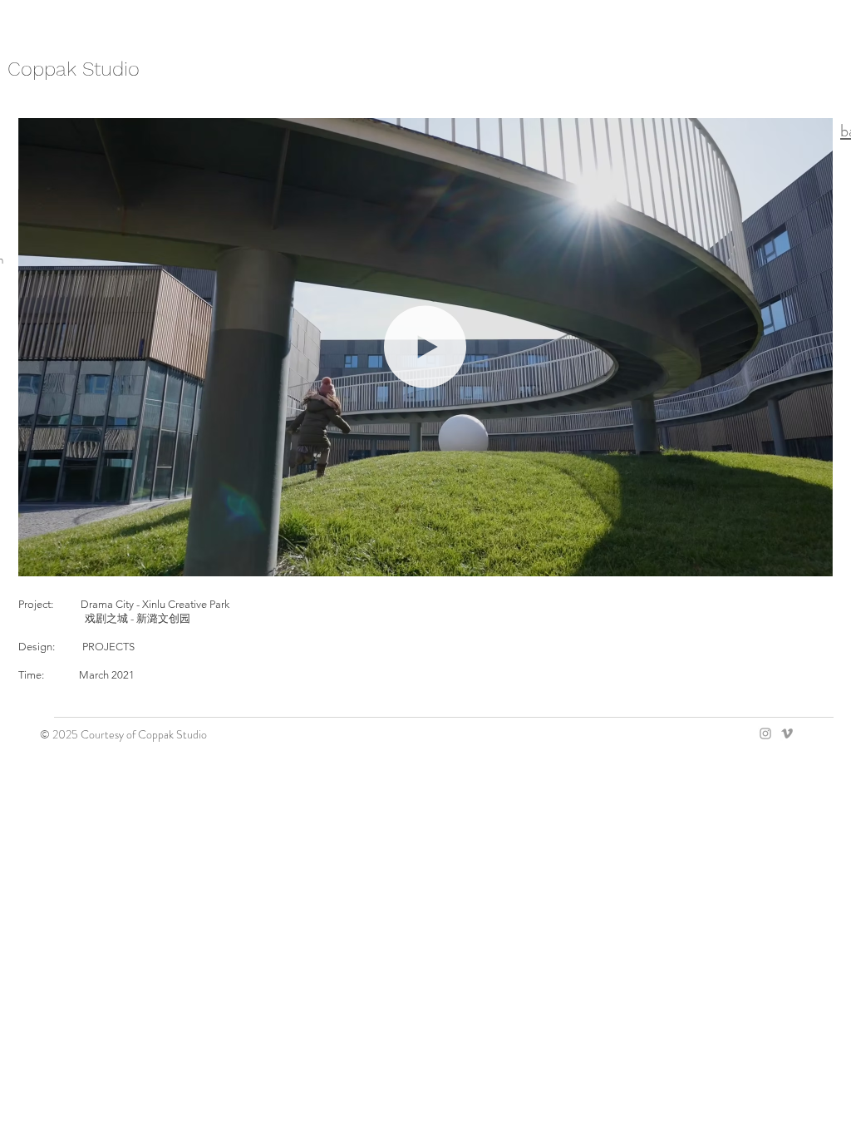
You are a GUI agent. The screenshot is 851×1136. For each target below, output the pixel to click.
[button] (811, 558)
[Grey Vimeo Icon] (787, 733)
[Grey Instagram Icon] (765, 733)
